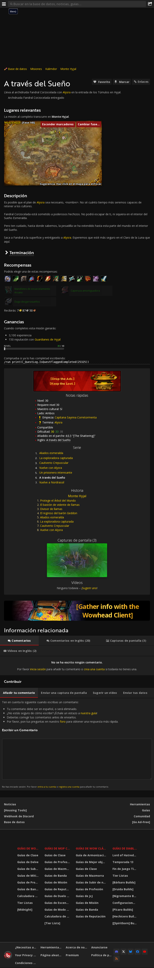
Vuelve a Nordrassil (51, 482)
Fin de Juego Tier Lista (125, 869)
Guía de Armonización (91, 855)
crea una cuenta (94, 669)
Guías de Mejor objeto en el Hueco (91, 862)
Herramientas (140, 804)
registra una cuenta (69, 786)
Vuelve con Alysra (50, 468)
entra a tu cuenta (46, 786)
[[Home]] (8, 958)
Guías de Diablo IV (125, 848)
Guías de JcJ (84, 896)
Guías (146, 810)
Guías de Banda (28, 889)
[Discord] (116, 952)
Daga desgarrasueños (27, 301)
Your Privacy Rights (26, 955)
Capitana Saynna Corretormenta (76, 417)
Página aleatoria (52, 955)
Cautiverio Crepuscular (53, 463)
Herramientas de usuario (52, 947)
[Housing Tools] (15, 810)
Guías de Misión (56, 882)
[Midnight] (24, 909)
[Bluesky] (131, 952)
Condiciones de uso (26, 963)
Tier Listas (25, 903)
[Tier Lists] (52, 923)
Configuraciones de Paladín (125, 903)
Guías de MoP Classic (58, 848)
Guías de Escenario (58, 903)
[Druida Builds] (122, 889)
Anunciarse (99, 947)
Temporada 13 (122, 862)
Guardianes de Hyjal (48, 339)
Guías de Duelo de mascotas (58, 896)
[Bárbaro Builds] (123, 882)
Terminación (21, 252)
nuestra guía (89, 713)
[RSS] (116, 959)
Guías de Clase (27, 855)
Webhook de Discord (19, 816)
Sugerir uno (89, 588)
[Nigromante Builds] (125, 896)
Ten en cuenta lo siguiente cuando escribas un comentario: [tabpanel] (60, 744)
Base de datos (17, 69)
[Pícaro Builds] (122, 909)
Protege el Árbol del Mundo (58, 500)
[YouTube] (145, 952)
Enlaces (143, 82)
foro (63, 721)
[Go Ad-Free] (141, 822)
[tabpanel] (77, 665)
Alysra (67, 92)
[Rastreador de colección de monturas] (77, 611)
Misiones (36, 69)
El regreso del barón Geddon (58, 513)
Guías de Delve (27, 862)
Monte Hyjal (68, 69)
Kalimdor (51, 69)
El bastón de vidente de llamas (60, 505)
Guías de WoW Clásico (91, 848)
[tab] (19, 641)
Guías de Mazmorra (58, 869)
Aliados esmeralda (51, 453)
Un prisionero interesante (55, 472)
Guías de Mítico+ (28, 875)
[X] (124, 952)
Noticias (10, 804)
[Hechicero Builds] (125, 916)
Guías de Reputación (58, 889)
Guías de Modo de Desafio (58, 909)
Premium (72, 955)
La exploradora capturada (56, 458)
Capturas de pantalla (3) (77, 540)
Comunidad (142, 816)
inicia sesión (38, 669)
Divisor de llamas (51, 509)
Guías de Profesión (28, 882)
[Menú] (4, 4)
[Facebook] (138, 952)
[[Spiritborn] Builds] (125, 923)
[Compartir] (150, 4)
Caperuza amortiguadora (85, 290)
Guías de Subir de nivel (28, 869)
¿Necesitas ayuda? (26, 947)
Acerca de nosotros (77, 947)
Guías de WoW (28, 848)
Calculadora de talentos (28, 896)
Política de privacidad (102, 955)
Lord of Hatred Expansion (125, 855)
